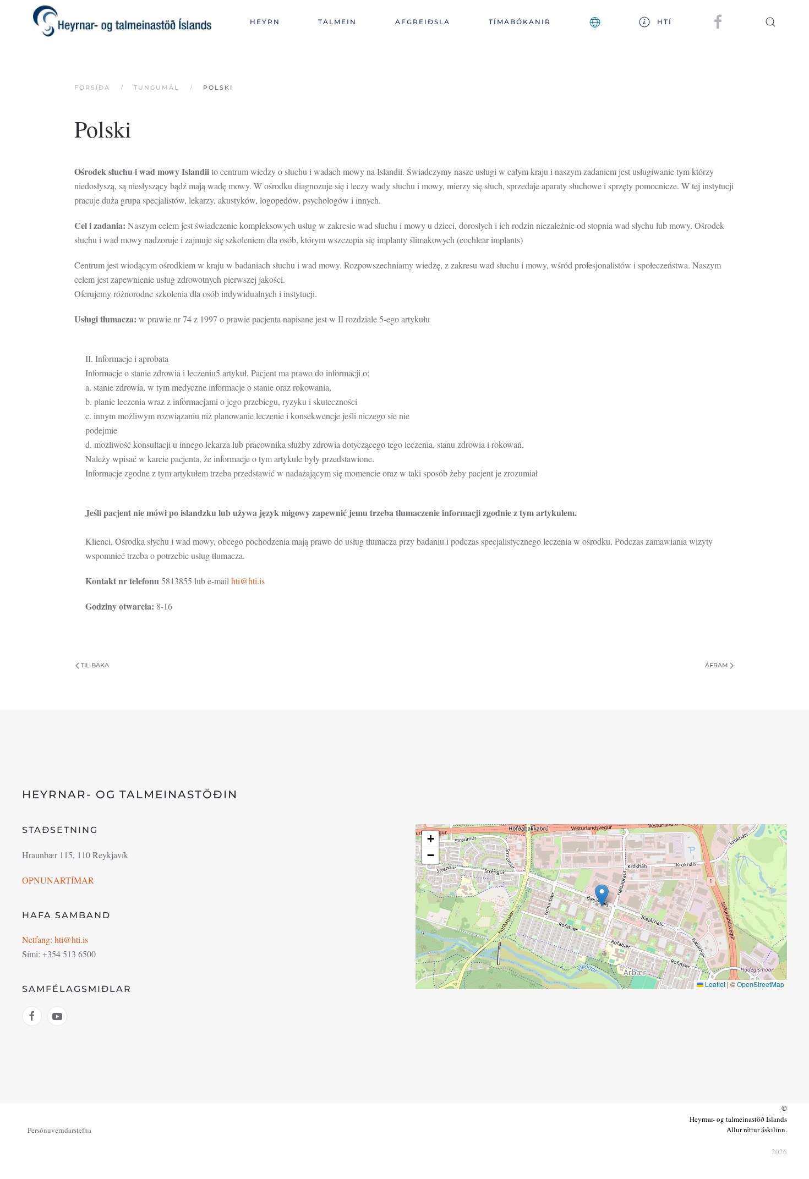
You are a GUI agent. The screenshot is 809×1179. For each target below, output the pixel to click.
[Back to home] (122, 22)
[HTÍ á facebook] (718, 21)
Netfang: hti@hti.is (55, 939)
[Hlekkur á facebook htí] (32, 1016)
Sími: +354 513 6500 (59, 953)
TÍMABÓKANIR (520, 22)
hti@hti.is (248, 580)
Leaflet (714, 984)
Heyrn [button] (265, 22)
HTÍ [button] (664, 22)
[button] (594, 22)
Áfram (716, 665)
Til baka (95, 665)
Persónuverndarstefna (59, 1130)
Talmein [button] (337, 22)
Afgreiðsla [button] (422, 22)
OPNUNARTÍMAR (58, 880)
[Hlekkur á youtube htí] (57, 1016)
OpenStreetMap (760, 984)
